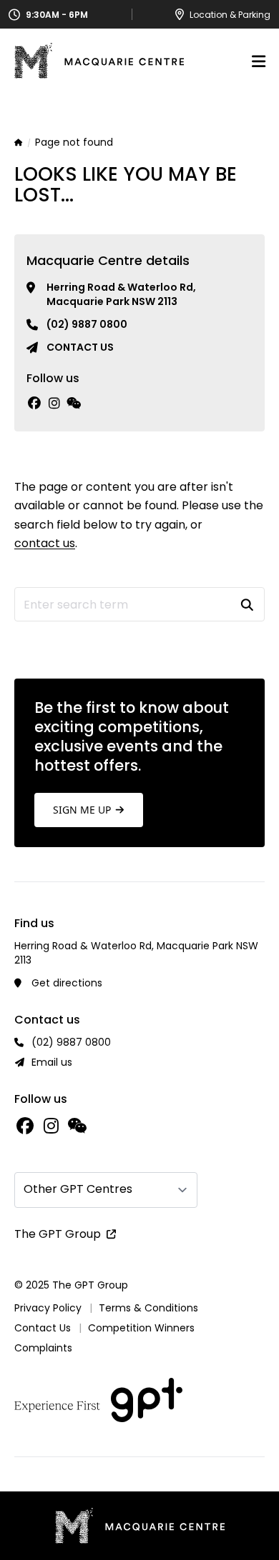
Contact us (80, 347)
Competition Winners (141, 1328)
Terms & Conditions (148, 1308)
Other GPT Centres (78, 1189)
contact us (44, 543)
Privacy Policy (48, 1308)
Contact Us (42, 1328)
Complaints (43, 1348)
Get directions (66, 983)
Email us (51, 1062)
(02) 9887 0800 (86, 324)
